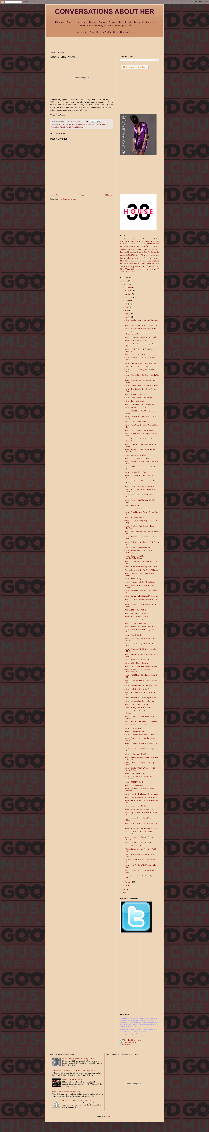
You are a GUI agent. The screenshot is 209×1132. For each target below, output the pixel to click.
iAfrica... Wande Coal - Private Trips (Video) (140, 697)
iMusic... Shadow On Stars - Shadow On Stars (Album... (140, 450)
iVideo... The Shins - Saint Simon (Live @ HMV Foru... (141, 538)
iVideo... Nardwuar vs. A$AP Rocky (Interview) (141, 666)
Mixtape (147, 254)
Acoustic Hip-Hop (153, 239)
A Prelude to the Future (128, 239)
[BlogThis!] (93, 121)
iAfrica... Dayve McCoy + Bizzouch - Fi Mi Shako (139, 855)
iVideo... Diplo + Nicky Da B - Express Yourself (141, 797)
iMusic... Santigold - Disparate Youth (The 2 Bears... (139, 645)
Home (82, 195)
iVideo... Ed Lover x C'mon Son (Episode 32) (140, 328)
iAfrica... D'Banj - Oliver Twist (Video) (138, 707)
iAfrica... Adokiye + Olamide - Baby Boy (76, 1100)
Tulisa (62, 127)
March (127, 317)
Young (81, 127)
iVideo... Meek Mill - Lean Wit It (136, 613)
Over (141, 261)
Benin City (139, 241)
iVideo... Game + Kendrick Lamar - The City (140, 620)
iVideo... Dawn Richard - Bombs (135, 421)
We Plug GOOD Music (143, 269)
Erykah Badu (131, 246)
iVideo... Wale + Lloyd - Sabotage (136, 663)
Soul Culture (141, 263)
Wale (132, 269)
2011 (125, 889)
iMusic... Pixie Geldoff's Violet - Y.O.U (138, 340)
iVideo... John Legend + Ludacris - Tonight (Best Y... (141, 824)
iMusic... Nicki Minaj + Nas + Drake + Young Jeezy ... (140, 417)
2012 (125, 284)
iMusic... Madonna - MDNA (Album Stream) (140, 582)
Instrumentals (134, 252)
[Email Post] (86, 121)
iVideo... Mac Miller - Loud (134, 517)
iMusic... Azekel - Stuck (132, 635)
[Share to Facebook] (98, 121)
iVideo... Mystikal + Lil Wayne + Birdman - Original (139, 838)
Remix (152, 260)
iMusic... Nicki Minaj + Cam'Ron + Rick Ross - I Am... (141, 412)
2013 (125, 281)
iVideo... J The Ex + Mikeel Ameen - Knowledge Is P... (141, 462)
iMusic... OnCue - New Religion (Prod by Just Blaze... (140, 819)
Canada (146, 241)
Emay (125, 246)
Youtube (123, 271)
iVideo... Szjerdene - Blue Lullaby (136, 623)
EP (121, 246)
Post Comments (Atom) (68, 199)
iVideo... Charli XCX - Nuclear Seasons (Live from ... (140, 445)
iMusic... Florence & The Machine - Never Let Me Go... (140, 650)
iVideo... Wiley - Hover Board (135, 509)
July (126, 304)
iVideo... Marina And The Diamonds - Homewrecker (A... (137, 333)
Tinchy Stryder (134, 267)
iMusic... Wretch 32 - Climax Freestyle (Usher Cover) (140, 605)
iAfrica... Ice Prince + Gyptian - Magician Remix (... (141, 693)
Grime (138, 249)
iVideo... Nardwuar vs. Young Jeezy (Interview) (140, 325)
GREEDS (123, 250)
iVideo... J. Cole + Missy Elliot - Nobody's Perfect (139, 750)
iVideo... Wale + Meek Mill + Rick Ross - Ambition (138, 777)
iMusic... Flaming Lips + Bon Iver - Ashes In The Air (141, 376)
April (127, 313)
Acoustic (141, 238)
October (128, 294)
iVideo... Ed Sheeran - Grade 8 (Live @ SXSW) (141, 337)
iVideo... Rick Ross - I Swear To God (137, 689)
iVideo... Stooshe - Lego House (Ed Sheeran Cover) (139, 739)
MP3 (141, 254)
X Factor (67, 127)
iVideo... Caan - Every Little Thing (136, 458)
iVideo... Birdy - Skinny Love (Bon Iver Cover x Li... (141, 562)
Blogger (108, 1116)
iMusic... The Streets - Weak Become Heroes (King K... (139, 440)
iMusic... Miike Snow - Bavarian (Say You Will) (141, 828)
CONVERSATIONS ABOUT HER (104, 11)
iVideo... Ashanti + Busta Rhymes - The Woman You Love (141, 758)
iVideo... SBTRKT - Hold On (134, 394)
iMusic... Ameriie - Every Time (135, 472)
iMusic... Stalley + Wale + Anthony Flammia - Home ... (140, 381)
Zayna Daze (131, 272)
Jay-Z (141, 252)
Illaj (153, 249)
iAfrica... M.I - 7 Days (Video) (135, 610)
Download (150, 243)
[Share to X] (95, 121)
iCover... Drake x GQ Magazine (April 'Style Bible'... (139, 763)
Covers (127, 244)
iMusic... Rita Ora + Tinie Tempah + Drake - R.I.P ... (139, 527)
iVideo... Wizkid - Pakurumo (72, 1079)
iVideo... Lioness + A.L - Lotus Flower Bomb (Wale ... (140, 871)
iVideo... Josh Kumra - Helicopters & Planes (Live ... (139, 639)
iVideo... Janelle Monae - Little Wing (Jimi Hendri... (139, 631)
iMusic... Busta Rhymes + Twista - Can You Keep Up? (141, 513)
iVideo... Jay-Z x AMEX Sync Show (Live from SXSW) (141, 813)
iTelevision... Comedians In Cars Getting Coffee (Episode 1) (74, 1071)
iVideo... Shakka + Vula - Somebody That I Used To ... (141, 321)
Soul (135, 263)
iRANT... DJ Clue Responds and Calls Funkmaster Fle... (141, 532)
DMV (132, 244)
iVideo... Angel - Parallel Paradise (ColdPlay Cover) (139, 501)
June (126, 307)
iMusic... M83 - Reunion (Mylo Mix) (137, 616)
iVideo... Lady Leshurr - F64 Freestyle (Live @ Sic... (140, 345)
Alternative (124, 241)
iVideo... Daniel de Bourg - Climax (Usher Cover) (139, 574)
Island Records (80, 124)
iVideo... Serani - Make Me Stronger (137, 806)
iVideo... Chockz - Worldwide (134, 354)
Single (130, 263)
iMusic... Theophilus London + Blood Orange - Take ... (140, 390)
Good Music (131, 249)
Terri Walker (124, 267)
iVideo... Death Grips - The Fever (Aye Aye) (139, 404)
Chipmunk (68, 124)
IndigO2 (126, 252)
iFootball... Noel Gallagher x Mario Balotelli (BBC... (139, 861)
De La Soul (138, 244)
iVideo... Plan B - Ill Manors (134, 785)
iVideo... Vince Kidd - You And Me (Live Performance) (138, 496)
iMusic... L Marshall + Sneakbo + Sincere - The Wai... (140, 744)
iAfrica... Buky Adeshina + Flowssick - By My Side (140, 850)
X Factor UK (74, 127)
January (128, 885)
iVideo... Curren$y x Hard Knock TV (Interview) (141, 596)
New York (139, 258)
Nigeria (148, 258)
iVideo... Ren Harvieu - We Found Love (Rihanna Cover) (141, 482)
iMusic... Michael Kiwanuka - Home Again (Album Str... (139, 877)
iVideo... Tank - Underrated (134, 401)
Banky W (133, 241)
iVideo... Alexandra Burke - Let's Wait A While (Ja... (140, 591)
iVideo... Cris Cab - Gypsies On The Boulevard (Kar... (140, 712)
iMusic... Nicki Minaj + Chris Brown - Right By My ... (141, 676)
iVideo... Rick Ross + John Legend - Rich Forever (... (141, 543)
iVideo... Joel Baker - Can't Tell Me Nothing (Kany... (139, 359)
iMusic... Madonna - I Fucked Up (135, 725)
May (126, 310)
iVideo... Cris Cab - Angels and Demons (138, 842)
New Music (126, 258)
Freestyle (156, 246)
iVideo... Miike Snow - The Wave (136, 754)
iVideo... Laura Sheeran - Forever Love (138, 397)
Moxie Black (155, 255)
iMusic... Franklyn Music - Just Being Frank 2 (78, 1058)
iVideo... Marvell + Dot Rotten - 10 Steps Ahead (141, 794)
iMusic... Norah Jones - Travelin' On (136, 660)
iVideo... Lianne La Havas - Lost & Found (139, 734)
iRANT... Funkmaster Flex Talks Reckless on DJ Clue (141, 655)
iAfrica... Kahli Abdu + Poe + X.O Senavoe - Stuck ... (140, 490)
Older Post (108, 195)
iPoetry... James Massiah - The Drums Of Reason (141, 570)
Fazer (73, 124)
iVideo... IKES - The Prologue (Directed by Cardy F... (139, 370)
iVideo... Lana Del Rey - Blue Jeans (136, 704)
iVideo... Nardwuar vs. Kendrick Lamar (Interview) (138, 551)
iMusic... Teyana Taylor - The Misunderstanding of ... (141, 801)
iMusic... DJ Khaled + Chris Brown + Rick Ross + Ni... (141, 468)
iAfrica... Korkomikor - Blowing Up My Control (141, 566)
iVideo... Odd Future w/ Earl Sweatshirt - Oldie (140, 685)
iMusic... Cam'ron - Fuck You (134, 773)
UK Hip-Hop (148, 266)
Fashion (149, 246)
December (128, 287)
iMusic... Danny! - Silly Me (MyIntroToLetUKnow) (134, 557)
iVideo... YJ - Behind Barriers (134, 846)
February (128, 882)
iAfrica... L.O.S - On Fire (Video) (136, 366)
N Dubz (96, 124)
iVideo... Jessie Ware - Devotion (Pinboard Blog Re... (141, 426)
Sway (157, 263)
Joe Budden (152, 252)
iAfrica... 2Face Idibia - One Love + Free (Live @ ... (140, 681)
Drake (156, 243)
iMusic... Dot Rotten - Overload (135, 455)
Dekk (143, 244)
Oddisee (127, 261)
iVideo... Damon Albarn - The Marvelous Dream (141, 385)
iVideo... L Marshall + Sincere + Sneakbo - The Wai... (140, 600)
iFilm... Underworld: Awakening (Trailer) (66, 1091)
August (127, 300)
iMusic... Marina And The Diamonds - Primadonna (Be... (137, 670)
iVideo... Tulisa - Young (132, 578)
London (130, 254)
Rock (122, 263)
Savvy (126, 263)
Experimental (140, 246)
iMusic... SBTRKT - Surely (134, 782)
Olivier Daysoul (134, 261)
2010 (125, 893)
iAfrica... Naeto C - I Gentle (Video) (137, 547)
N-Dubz (102, 124)
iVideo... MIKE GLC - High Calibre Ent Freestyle (138, 350)
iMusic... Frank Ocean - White (134, 731)
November (129, 290)
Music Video (90, 124)
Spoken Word (150, 263)
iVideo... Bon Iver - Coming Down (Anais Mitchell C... (139, 717)
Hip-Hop (146, 249)
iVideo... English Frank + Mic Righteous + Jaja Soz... (140, 434)
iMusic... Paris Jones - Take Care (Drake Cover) (140, 363)
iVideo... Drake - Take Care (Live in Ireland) (140, 486)
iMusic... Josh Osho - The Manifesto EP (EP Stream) (139, 789)
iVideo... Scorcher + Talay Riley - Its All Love (140, 721)
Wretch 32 (155, 269)
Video (127, 269)
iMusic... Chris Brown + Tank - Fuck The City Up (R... (140, 476)
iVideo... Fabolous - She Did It (135, 407)
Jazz (145, 252)
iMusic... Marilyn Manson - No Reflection (138, 809)
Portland (146, 261)
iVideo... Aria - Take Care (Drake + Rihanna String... (139, 586)
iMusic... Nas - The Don (132, 728)
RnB (157, 260)
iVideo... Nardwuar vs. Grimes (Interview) (139, 430)
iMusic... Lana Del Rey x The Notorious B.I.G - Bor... (141, 866)
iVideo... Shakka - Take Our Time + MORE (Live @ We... (139, 769)
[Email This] (91, 121)
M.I (137, 255)
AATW (58, 124)
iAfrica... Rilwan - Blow (132, 505)
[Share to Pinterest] (100, 121)
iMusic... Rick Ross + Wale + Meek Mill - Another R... (138, 833)
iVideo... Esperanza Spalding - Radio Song (139, 701)
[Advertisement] (104, 42)
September (129, 297)
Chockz (122, 244)
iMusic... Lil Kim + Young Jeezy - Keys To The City (140, 521)
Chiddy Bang (154, 241)
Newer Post (55, 195)
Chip (62, 124)
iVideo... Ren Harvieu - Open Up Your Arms (139, 626)
